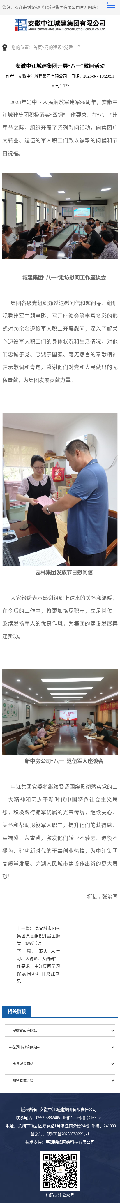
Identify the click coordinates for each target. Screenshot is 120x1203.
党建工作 (73, 47)
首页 (37, 47)
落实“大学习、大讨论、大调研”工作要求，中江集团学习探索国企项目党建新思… (38, 966)
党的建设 (53, 47)
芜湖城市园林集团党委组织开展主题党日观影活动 (38, 936)
